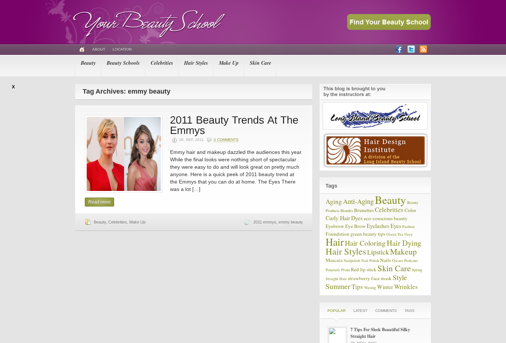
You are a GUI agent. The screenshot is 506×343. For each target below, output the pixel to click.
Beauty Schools (123, 63)
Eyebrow (335, 226)
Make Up (229, 63)
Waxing (370, 287)
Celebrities (162, 63)
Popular (336, 311)
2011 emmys (264, 222)
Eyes (395, 225)
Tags (410, 311)
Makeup (403, 251)
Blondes (346, 210)
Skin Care (260, 63)
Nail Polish (370, 260)
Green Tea (394, 234)
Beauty (88, 63)
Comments (386, 311)
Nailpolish (352, 260)
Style (400, 277)
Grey (409, 234)
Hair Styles (196, 63)
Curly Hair (338, 218)
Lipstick (378, 252)
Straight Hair (336, 278)
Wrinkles (406, 286)
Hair (335, 242)
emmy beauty (291, 222)
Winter (385, 286)
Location (122, 49)
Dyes (357, 218)
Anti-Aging (358, 201)
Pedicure (411, 260)
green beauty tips (367, 234)
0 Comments (226, 140)
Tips (357, 286)
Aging (334, 201)
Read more (99, 202)
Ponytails (333, 269)
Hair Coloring (365, 243)
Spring (417, 269)
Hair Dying (404, 243)
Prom (345, 269)
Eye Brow (355, 226)
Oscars (397, 260)
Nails (385, 260)
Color (410, 210)
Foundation (337, 234)
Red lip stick (363, 269)
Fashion (408, 226)
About (98, 49)
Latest (360, 311)
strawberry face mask (370, 278)
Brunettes (364, 210)
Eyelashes (378, 225)
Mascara (334, 260)
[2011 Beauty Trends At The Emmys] (236, 124)
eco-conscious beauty (385, 218)
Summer (338, 286)
